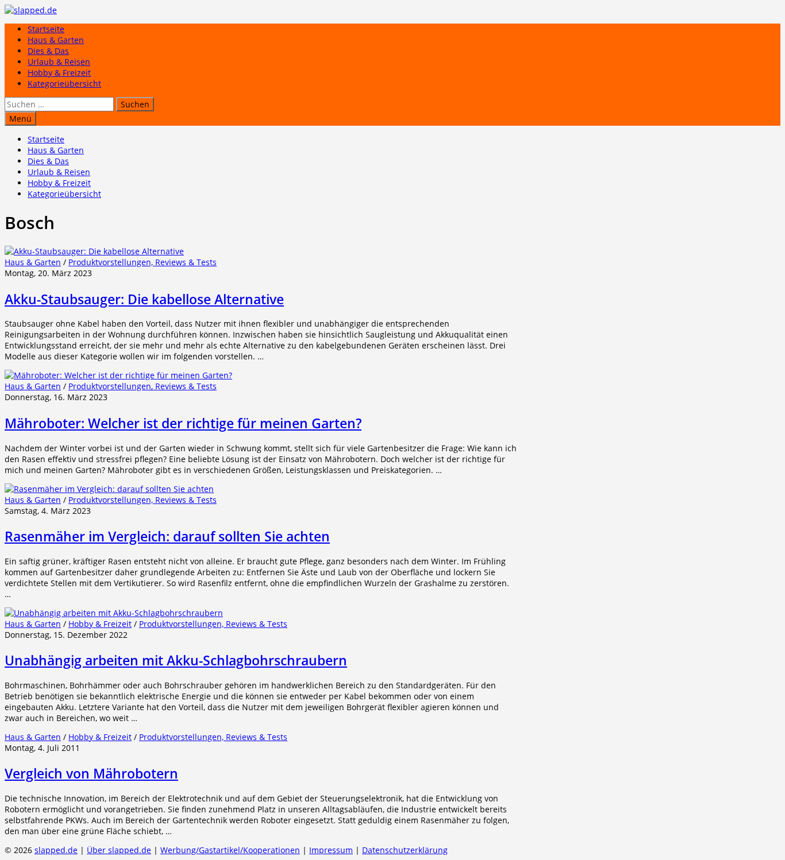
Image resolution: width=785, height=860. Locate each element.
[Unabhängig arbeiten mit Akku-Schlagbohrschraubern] (114, 612)
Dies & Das (48, 50)
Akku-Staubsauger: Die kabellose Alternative (144, 299)
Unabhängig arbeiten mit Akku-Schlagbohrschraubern (176, 660)
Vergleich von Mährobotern (91, 773)
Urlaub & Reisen (59, 61)
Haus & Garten (56, 39)
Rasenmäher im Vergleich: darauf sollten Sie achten (167, 536)
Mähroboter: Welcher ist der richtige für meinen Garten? (183, 423)
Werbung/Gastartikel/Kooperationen (230, 849)
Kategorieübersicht (64, 83)
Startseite (46, 29)
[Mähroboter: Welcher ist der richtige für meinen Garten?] (118, 375)
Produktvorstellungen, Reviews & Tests (142, 262)
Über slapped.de (119, 849)
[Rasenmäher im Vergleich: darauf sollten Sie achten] (109, 488)
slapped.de (56, 849)
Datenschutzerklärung (405, 849)
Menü (20, 118)
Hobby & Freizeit (59, 72)
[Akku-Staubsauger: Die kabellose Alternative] (94, 251)
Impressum (331, 849)
